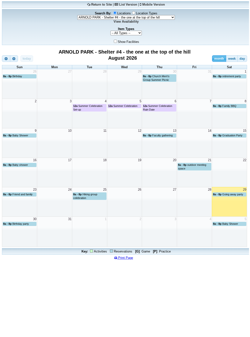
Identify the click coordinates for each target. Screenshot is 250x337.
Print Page (125, 258)
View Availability (126, 21)
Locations (124, 13)
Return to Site (101, 4)
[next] (14, 58)
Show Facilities (128, 42)
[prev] (6, 58)
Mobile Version (153, 4)
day (242, 58)
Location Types (146, 13)
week (232, 58)
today (27, 58)
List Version (128, 4)
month (219, 58)
